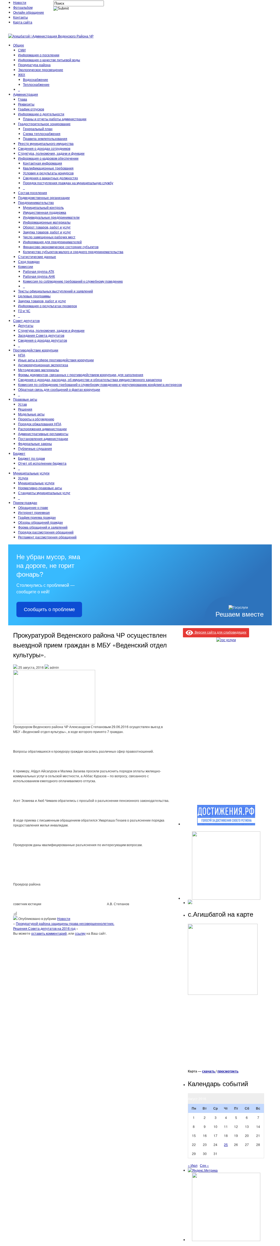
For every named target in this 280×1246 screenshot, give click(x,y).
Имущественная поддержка (44, 212)
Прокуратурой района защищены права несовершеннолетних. (65, 923)
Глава (22, 99)
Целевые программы (34, 296)
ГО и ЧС (24, 310)
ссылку (80, 933)
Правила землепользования (45, 138)
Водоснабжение (35, 79)
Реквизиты (26, 104)
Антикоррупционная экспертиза (43, 364)
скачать (209, 1071)
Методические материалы (38, 369)
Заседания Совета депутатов (41, 335)
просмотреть (227, 1071)
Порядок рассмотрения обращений (46, 532)
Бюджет (19, 453)
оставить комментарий (49, 933)
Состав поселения (32, 192)
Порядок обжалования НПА (39, 423)
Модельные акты (31, 414)
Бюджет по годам (31, 458)
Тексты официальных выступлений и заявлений (55, 291)
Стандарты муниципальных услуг (44, 492)
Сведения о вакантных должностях (50, 177)
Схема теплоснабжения (41, 133)
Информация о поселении (38, 54)
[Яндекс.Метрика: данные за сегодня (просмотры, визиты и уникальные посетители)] (203, 1170)
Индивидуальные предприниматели (51, 217)
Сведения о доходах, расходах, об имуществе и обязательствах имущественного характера (90, 379)
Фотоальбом (23, 7)
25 (226, 1144)
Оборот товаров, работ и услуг (47, 227)
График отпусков (31, 109)
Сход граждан (29, 261)
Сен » (204, 1165)
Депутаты (25, 325)
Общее (18, 45)
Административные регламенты (43, 433)
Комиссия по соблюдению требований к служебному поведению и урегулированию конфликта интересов (100, 384)
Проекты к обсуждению (36, 419)
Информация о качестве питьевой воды (49, 59)
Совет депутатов (26, 320)
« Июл (192, 1165)
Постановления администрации (43, 438)
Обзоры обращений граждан (40, 522)
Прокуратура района (34, 64)
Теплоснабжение (36, 84)
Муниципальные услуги (31, 473)
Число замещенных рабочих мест (49, 236)
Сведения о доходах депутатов (42, 340)
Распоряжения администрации (42, 428)
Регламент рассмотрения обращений (47, 537)
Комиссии (25, 266)
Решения (25, 409)
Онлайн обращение (28, 12)
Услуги (23, 478)
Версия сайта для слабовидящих (219, 632)
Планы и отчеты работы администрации (54, 118)
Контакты (20, 17)
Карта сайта (22, 22)
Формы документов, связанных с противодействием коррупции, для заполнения (80, 374)
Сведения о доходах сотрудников (44, 148)
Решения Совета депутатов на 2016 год (44, 928)
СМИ (22, 50)
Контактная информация (42, 163)
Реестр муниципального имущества (46, 143)
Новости (19, 2)
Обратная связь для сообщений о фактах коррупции (59, 389)
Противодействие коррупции (35, 350)
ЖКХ (21, 74)
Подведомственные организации (44, 197)
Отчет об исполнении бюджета (42, 463)
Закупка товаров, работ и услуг (47, 232)
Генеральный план (37, 128)
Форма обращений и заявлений (43, 527)
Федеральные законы (35, 443)
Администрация (25, 94)
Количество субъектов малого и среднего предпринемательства (73, 251)
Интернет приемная (34, 512)
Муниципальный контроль (43, 207)
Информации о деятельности (41, 114)
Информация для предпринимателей (52, 241)
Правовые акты (25, 399)
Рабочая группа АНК (39, 276)
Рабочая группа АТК (38, 271)
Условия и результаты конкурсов (48, 173)
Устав (22, 404)
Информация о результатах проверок (47, 305)
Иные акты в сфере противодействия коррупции (56, 359)
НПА (21, 355)
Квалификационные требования (48, 168)
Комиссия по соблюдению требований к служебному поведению (73, 281)
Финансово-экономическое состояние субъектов (60, 246)
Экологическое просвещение (40, 69)
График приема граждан (37, 517)
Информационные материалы (47, 222)
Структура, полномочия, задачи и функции (51, 153)
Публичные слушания (35, 448)
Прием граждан (25, 502)
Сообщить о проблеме (49, 609)
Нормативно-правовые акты (40, 487)
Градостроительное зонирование (44, 123)
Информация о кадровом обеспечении (48, 158)
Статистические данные (37, 256)
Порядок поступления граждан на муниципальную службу (68, 182)
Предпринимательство (36, 202)
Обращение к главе (33, 507)
